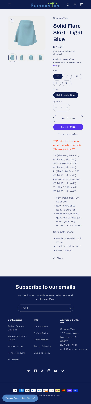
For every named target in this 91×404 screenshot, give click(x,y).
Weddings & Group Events (17, 338)
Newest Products (16, 353)
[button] (9, 4)
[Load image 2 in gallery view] (22, 58)
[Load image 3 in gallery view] (31, 58)
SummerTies (40, 395)
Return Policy (41, 326)
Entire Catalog (15, 346)
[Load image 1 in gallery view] (12, 58)
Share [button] (60, 258)
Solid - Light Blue (65, 95)
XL (67, 83)
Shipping (57, 51)
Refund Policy (41, 333)
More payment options (68, 134)
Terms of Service (42, 346)
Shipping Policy (42, 353)
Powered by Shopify (53, 395)
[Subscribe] (69, 308)
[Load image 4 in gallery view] (40, 58)
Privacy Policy (41, 340)
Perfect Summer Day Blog (16, 328)
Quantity (57, 102)
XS (57, 76)
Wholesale (13, 359)
